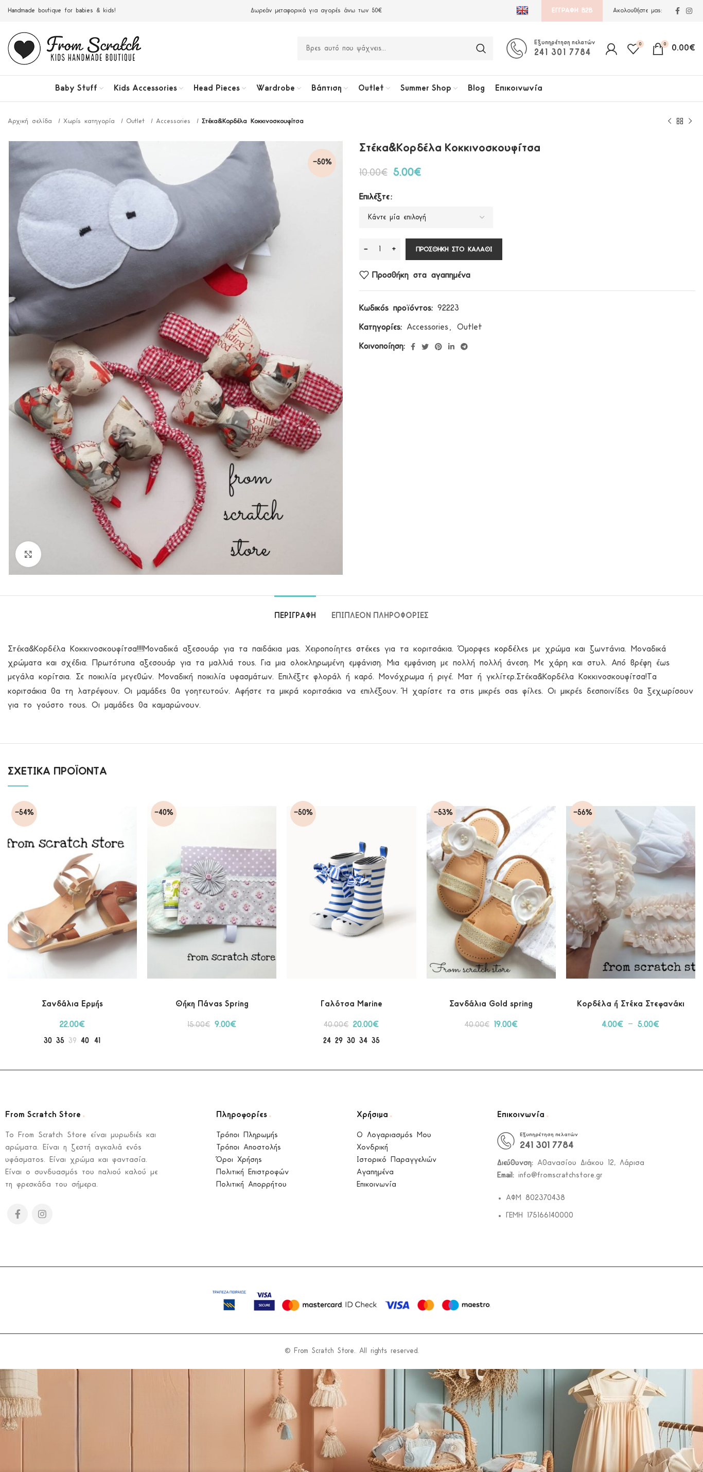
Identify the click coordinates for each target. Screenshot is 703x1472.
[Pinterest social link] (438, 346)
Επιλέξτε (374, 197)
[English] (523, 10)
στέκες (368, 649)
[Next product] (690, 121)
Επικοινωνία (376, 1185)
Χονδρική (372, 1148)
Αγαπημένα (375, 1172)
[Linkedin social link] (451, 346)
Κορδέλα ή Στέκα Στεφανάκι (630, 1004)
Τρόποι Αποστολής (248, 1148)
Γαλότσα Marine (351, 1004)
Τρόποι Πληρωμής (247, 1135)
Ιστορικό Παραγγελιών (396, 1160)
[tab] (295, 611)
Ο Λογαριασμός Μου (394, 1135)
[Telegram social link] (464, 346)
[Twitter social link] (425, 346)
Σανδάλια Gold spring (491, 1004)
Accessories (175, 121)
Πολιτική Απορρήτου (251, 1185)
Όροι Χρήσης (239, 1160)
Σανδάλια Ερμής (72, 1004)
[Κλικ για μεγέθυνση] (28, 554)
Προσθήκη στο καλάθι (454, 249)
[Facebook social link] (677, 11)
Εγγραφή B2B (572, 10)
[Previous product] (669, 121)
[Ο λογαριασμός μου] (611, 48)
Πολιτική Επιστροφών (252, 1172)
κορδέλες (511, 649)
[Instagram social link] (689, 11)
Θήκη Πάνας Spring (212, 1004)
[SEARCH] (481, 48)
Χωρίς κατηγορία (90, 121)
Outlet (137, 121)
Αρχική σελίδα (32, 121)
